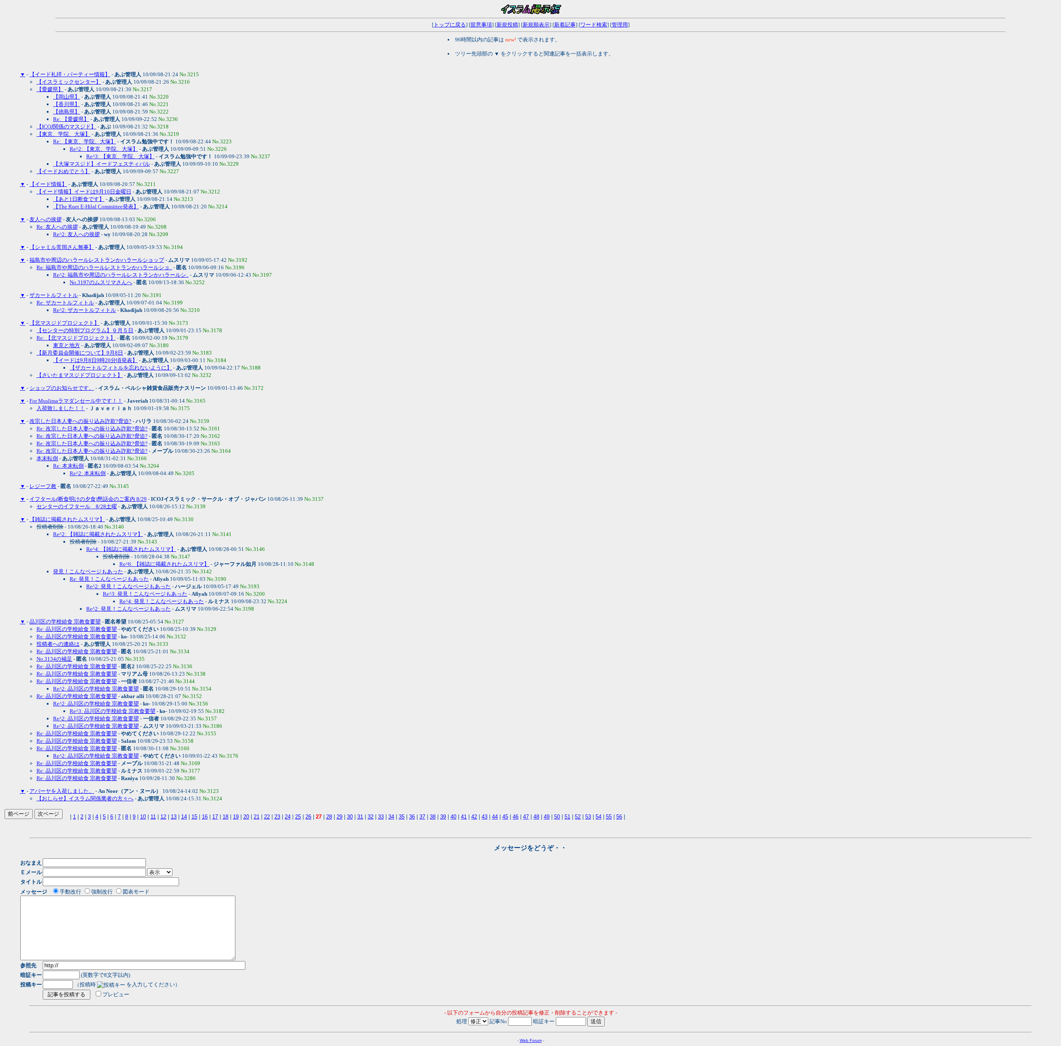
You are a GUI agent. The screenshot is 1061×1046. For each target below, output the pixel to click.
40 (453, 817)
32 (370, 817)
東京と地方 (66, 345)
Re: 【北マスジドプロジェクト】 (76, 338)
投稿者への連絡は (58, 644)
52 (578, 817)
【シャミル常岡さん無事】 (61, 247)
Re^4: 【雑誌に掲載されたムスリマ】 (131, 549)
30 (350, 817)
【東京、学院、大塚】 (63, 134)
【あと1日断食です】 (78, 199)
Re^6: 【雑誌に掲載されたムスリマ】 (164, 564)
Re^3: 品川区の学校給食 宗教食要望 (112, 711)
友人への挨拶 (45, 219)
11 (153, 817)
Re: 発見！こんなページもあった (109, 579)
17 (215, 817)
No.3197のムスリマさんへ (101, 282)
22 (267, 817)
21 (256, 817)
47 (526, 817)
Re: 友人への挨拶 (57, 227)
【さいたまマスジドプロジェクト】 (79, 375)
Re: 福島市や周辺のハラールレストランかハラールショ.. (104, 267)
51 (567, 817)
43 (484, 817)
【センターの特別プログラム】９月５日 (84, 330)
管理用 (620, 25)
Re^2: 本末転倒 (88, 473)
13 (174, 817)
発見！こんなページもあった (88, 571)
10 (143, 817)
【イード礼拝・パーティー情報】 (69, 74)
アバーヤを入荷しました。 (61, 791)
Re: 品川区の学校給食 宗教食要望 (76, 629)
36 (412, 817)
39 (443, 817)
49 (547, 817)
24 (288, 817)
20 (246, 817)
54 (598, 817)
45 (505, 817)
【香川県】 (66, 104)
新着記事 (565, 25)
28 (329, 817)
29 (339, 817)
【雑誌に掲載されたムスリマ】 (67, 519)
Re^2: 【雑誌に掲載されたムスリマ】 (98, 534)
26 (308, 817)
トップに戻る (450, 25)
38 (433, 817)
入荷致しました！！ (60, 408)
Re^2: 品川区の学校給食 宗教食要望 (96, 689)
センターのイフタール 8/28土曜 (76, 506)
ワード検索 (593, 25)
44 (495, 817)
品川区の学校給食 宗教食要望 (65, 621)
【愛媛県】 (49, 89)
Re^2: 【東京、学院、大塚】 (104, 149)
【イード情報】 (48, 184)
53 (588, 817)
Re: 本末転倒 (68, 466)
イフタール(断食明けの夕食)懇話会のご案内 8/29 (88, 499)
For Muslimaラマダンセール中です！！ (76, 401)
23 (277, 817)
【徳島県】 (66, 112)
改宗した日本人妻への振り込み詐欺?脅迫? (80, 421)
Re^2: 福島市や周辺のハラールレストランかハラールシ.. (121, 275)
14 (184, 817)
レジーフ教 (42, 486)
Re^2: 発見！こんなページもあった (128, 586)
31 (360, 817)
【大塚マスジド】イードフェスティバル (101, 164)
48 (536, 817)
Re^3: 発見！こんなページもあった (145, 594)
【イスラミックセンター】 (68, 82)
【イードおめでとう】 (63, 171)
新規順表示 (536, 25)
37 (422, 817)
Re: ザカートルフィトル (65, 303)
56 (619, 817)
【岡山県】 (66, 97)
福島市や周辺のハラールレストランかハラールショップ (96, 260)
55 (609, 817)
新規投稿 (507, 25)
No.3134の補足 (54, 659)
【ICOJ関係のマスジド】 (66, 126)
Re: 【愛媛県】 (71, 119)
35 (402, 817)
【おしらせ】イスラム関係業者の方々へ (84, 798)
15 (194, 817)
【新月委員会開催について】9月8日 (79, 353)
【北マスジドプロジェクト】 (64, 323)
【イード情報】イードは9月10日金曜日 (83, 191)
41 (464, 817)
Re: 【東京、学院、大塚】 (84, 141)
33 (381, 817)
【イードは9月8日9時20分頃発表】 (95, 360)
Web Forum (531, 1040)
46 (515, 817)
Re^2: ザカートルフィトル (84, 310)
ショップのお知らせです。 (61, 388)
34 (391, 817)
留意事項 (481, 25)
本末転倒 (47, 458)
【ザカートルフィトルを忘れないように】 (121, 368)
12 (163, 817)
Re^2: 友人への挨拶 (76, 234)
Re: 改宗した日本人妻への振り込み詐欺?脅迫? (92, 428)
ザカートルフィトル (53, 295)
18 (225, 817)
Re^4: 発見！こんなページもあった (161, 601)
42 (474, 817)
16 (205, 817)
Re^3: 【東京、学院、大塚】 (120, 156)
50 (557, 817)
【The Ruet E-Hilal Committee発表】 (96, 206)
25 (298, 817)
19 (236, 817)
